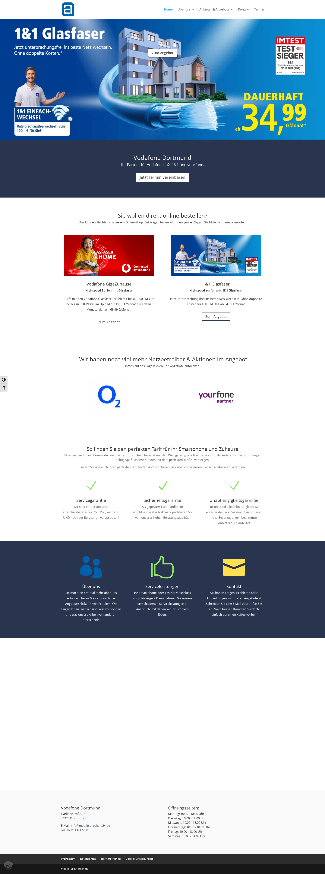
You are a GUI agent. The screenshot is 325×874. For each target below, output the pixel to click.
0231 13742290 (77, 830)
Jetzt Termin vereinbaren (162, 177)
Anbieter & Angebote (214, 9)
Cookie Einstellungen (139, 858)
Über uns (184, 9)
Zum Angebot (162, 63)
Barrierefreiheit (111, 858)
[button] (8, 865)
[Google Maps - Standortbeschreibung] (162, 675)
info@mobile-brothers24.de (90, 826)
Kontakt (243, 9)
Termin (259, 9)
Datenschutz (88, 858)
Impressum (68, 858)
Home (168, 9)
